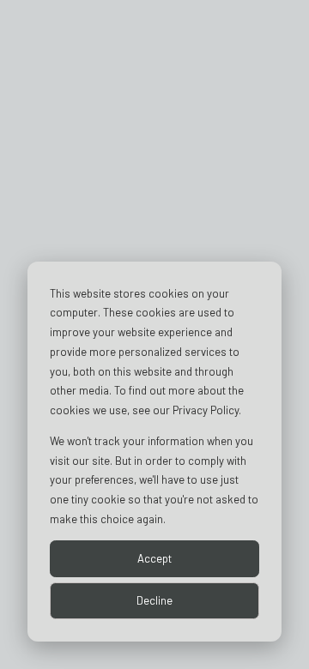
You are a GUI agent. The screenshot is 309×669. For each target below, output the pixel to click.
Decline (154, 600)
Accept (154, 558)
